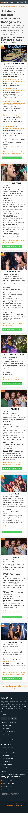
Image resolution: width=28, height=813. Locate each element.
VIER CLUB (15, 494)
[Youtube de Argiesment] (15, 718)
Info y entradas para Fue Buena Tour (14, 240)
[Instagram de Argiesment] (2, 718)
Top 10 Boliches (6, 761)
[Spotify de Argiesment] (12, 718)
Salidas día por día (7, 764)
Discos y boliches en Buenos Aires (13, 7)
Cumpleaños (6, 734)
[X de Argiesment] (9, 718)
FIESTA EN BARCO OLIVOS (14, 64)
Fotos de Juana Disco (10, 325)
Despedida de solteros (8, 749)
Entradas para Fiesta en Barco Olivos (14, 152)
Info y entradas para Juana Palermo (14, 323)
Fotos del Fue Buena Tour (11, 242)
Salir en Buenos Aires (8, 747)
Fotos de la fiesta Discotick (11, 379)
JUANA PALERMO (15, 272)
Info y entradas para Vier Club (12, 526)
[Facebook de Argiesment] (5, 718)
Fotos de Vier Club (9, 528)
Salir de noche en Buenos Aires (9, 6)
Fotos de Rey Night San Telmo (12, 464)
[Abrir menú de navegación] (25, 2)
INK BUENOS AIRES (15, 642)
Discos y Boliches (7, 725)
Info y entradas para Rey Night (12, 463)
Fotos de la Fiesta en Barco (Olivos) (14, 153)
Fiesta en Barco (6, 728)
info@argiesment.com (8, 783)
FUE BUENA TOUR (14, 183)
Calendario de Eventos (8, 739)
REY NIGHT (15, 409)
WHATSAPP (21, 2)
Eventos (4, 736)
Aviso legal (5, 767)
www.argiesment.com (8, 786)
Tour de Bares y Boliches (9, 731)
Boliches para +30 (7, 755)
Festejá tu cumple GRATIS (9, 752)
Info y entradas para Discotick (12, 378)
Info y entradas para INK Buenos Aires (14, 672)
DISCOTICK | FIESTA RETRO (14, 355)
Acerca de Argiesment (7, 712)
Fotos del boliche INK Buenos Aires (14, 674)
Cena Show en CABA (8, 758)
